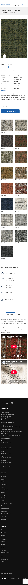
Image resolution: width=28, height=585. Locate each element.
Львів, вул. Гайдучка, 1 (8, 414)
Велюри (3, 481)
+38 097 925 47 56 (6, 416)
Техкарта (3, 90)
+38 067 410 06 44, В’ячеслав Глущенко (12, 431)
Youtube (7, 403)
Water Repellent (5, 508)
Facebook (1, 403)
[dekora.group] (6, 5)
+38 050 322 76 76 (6, 449)
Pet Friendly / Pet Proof (6, 503)
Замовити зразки (3, 555)
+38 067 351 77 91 (6, 457)
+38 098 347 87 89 (6, 453)
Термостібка (4, 519)
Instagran (12, 403)
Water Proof (4, 511)
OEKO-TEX (17, 10)
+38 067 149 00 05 (6, 447)
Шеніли (3, 479)
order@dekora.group (8, 418)
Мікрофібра (4, 492)
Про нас (3, 529)
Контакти (3, 532)
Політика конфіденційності (4, 551)
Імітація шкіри (4, 489)
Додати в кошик (10, 111)
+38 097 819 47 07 (6, 442)
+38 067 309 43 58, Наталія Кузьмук (11, 426)
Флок (2, 487)
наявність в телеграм (8, 419)
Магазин (10, 10)
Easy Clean (3, 497)
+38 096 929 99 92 (6, 466)
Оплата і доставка (3, 536)
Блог (2, 564)
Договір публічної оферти (3, 546)
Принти (3, 495)
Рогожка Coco (4, 12)
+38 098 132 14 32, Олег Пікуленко (11, 435)
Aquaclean (3, 476)
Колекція (10, 314)
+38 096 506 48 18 (6, 462)
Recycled (3, 505)
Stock (19, 5)
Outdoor (3, 500)
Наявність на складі (4, 560)
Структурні (4, 484)
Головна (3, 10)
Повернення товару (4, 540)
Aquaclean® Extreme (6, 513)
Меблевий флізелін (6, 522)
